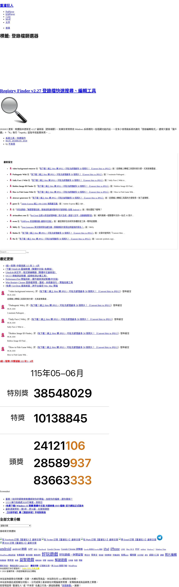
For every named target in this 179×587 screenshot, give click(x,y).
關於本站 (4, 566)
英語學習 (50, 560)
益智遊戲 (27, 560)
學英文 (94, 555)
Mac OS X (130, 549)
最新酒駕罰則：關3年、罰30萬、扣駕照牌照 (27, 509)
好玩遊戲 (50, 554)
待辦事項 (108, 555)
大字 (8, 22)
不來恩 (11, 144)
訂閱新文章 (45, 566)
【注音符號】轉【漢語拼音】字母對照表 (26, 512)
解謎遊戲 (61, 560)
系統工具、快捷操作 (16, 138)
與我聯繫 (66, 585)
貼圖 (76, 560)
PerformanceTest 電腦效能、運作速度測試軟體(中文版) (32, 279)
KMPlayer (10, 14)
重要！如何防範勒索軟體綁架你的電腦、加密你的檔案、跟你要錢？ (39, 499)
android (5, 549)
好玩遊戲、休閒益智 (71, 554)
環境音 (10, 560)
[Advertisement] (50, 63)
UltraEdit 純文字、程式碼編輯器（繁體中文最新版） (31, 272)
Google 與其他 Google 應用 (93, 549)
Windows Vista (161, 549)
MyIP (8, 19)
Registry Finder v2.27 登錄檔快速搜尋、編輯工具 (48, 90)
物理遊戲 (3, 560)
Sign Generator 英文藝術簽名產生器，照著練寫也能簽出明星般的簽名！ (52, 227)
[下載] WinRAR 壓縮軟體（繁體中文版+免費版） (30, 269)
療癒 (16, 560)
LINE (123, 549)
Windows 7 (150, 549)
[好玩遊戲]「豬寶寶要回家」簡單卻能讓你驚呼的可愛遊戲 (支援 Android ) (48, 209)
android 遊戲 (19, 549)
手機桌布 (116, 555)
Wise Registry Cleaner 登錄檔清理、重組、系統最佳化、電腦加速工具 (39, 282)
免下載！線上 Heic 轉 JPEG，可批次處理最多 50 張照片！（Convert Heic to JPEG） (75, 168)
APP (30, 549)
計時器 (70, 560)
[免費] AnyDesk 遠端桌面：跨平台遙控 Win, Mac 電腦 (32, 286)
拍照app (125, 555)
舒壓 (44, 560)
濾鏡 (162, 555)
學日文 (87, 555)
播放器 (133, 555)
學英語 (101, 555)
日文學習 (140, 555)
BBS (35, 549)
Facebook (42, 549)
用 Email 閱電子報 (59, 566)
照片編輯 (171, 554)
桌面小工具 (154, 555)
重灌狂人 (6, 5)
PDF (137, 549)
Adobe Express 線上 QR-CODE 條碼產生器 (39, 204)
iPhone (115, 549)
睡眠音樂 (38, 560)
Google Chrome (53, 549)
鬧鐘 (80, 560)
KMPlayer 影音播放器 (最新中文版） (36, 221)
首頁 (8, 28)
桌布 (146, 555)
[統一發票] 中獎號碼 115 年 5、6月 (22, 266)
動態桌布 (37, 555)
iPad (106, 549)
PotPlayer (10, 11)
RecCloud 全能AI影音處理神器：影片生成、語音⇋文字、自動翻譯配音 (61, 215)
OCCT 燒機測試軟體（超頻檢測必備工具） (27, 276)
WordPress (73, 566)
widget (143, 549)
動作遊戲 (29, 555)
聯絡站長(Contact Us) (19, 566)
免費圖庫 (21, 555)
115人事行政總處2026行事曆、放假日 (24, 502)
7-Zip (8, 16)
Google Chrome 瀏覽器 (72, 549)
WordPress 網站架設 (8, 555)
